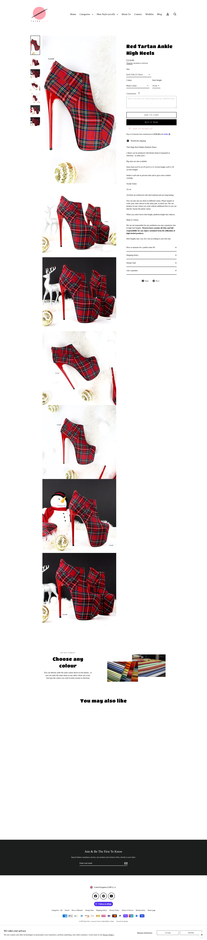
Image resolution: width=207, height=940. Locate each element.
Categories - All (57, 910)
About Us (126, 14)
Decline (191, 933)
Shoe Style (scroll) (106, 14)
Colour (129, 80)
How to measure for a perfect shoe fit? (140, 247)
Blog (159, 14)
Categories (85, 14)
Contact (138, 14)
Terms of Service (127, 910)
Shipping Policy (132, 255)
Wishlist (149, 14)
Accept (167, 933)
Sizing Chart (131, 263)
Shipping (129, 63)
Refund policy (140, 910)
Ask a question (132, 270)
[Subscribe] (125, 863)
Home (73, 14)
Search (67, 910)
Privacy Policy (114, 910)
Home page (151, 910)
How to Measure (77, 910)
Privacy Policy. (108, 935)
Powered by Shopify (122, 921)
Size (128, 69)
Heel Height (157, 80)
